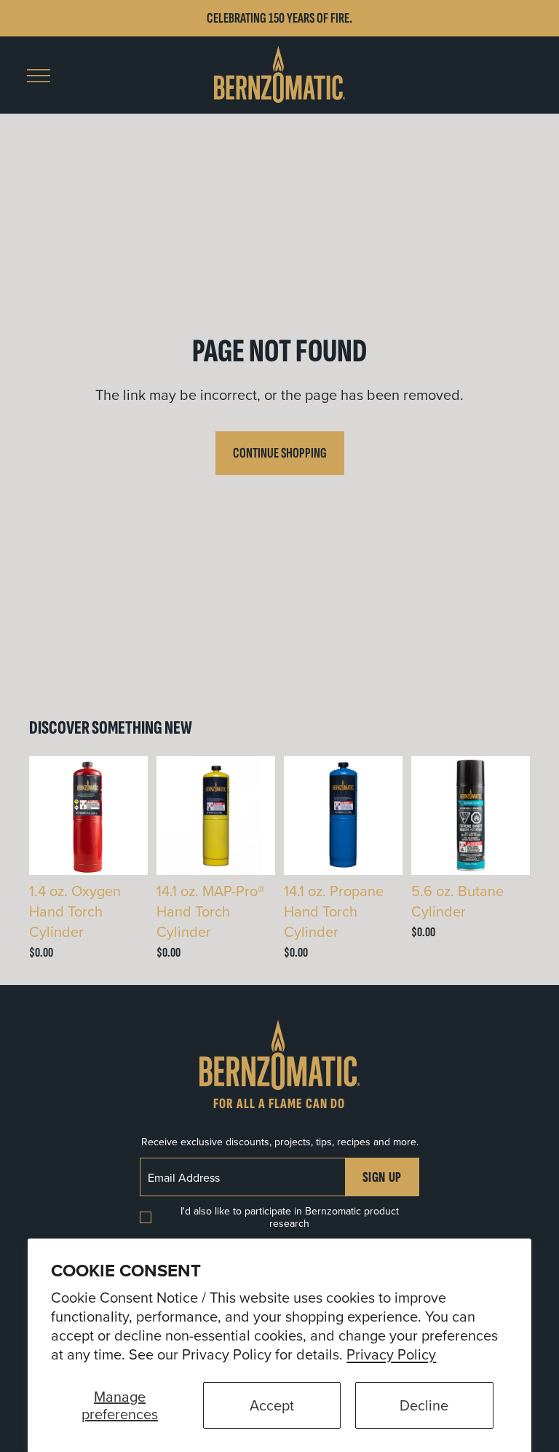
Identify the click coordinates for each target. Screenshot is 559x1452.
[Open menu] (39, 76)
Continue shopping (280, 453)
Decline (424, 1405)
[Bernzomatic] (279, 75)
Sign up (382, 1177)
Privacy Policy (391, 1354)
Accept (272, 1405)
